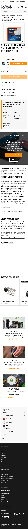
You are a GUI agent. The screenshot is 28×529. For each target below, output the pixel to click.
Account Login (5, 493)
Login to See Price (18, 63)
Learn (2, 466)
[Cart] (22, 7)
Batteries (3, 455)
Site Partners (4, 487)
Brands (3, 451)
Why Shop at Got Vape (7, 476)
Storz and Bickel (14, 277)
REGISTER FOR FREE (14, 155)
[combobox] (14, 11)
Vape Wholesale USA (6, 506)
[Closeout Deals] (14, 380)
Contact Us (4, 499)
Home (3, 15)
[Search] (25, 11)
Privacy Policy (4, 483)
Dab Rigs (3, 457)
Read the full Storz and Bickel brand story (13, 238)
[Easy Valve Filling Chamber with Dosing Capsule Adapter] (10, 292)
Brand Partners (5, 474)
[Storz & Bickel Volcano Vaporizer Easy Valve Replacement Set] (10, 259)
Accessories (4, 464)
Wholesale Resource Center (8, 504)
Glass (2, 461)
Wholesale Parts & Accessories (14, 15)
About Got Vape (5, 472)
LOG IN (14, 160)
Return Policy (4, 480)
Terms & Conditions (6, 485)
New (2, 449)
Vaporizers (4, 453)
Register (3, 495)
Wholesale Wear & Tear (8, 17)
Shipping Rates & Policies (7, 478)
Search (3, 497)
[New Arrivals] (14, 323)
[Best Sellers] (14, 352)
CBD (2, 459)
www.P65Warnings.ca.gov (17, 173)
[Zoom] (22, 41)
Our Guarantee (5, 502)
